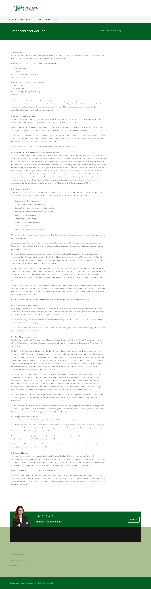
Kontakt (133, 519)
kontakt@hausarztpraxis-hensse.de (43, 439)
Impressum (13, 566)
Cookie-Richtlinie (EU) (17, 560)
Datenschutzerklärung (17, 555)
